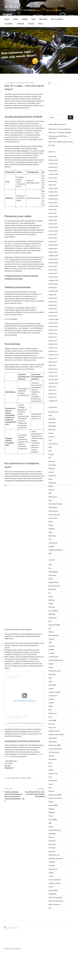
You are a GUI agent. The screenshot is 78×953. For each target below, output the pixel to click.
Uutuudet (51, 546)
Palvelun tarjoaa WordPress (12, 949)
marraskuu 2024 (53, 206)
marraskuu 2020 (53, 319)
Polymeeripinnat (53, 511)
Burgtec (51, 433)
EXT (8, 778)
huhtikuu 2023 (53, 252)
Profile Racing (53, 780)
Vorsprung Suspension (55, 897)
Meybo (51, 706)
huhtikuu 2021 (53, 309)
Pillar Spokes (52, 759)
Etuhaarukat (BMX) (54, 625)
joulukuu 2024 (53, 202)
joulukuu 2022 (53, 266)
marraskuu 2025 (53, 174)
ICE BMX (51, 650)
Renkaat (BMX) (53, 805)
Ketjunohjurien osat (54, 671)
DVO (50, 451)
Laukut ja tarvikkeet (54, 692)
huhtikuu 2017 (53, 397)
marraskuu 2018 (53, 355)
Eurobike (51, 454)
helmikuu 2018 (53, 376)
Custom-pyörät (53, 444)
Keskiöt (51, 667)
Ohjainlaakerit (53, 738)
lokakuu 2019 (53, 337)
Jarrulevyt (52, 653)
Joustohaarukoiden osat (56, 660)
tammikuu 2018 (53, 379)
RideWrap (52, 812)
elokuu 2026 (52, 156)
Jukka (32, 83)
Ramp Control (53, 518)
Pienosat (51, 756)
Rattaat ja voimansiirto (55, 798)
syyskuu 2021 (53, 298)
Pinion (50, 763)
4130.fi (11, 6)
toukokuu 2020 (53, 326)
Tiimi (50, 539)
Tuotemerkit (8, 24)
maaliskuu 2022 (53, 280)
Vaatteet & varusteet (55, 883)
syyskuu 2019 (53, 340)
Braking (51, 596)
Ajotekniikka (52, 419)
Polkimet (51, 770)
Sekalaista (52, 529)
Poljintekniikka (53, 507)
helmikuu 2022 (53, 284)
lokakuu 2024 (53, 209)
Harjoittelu (52, 461)
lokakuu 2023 (53, 238)
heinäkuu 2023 (53, 245)
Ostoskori (31, 24)
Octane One (52, 727)
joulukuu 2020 (53, 316)
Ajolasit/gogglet (53, 572)
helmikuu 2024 (53, 227)
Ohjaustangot (53, 742)
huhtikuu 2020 (53, 330)
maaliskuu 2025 (53, 195)
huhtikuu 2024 (53, 224)
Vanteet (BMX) (53, 890)
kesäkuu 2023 (53, 248)
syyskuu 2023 (53, 241)
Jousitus (23, 778)
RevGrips (51, 809)
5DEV (50, 565)
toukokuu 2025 (53, 188)
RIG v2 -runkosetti (57, 19)
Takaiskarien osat (54, 855)
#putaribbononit (53, 412)
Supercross (52, 851)
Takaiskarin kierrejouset (56, 858)
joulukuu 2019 (53, 333)
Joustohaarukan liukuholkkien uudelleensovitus (22, 741)
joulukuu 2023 (53, 234)
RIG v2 (51, 522)
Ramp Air (51, 791)
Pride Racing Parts (54, 515)
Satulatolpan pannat (55, 830)
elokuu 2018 (52, 365)
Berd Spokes (52, 426)
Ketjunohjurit (52, 475)
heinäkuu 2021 (53, 302)
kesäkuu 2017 (53, 394)
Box (50, 593)
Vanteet (51, 887)
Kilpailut (51, 486)
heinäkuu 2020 (53, 323)
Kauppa (15, 19)
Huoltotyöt (20, 24)
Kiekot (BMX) (53, 685)
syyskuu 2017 (53, 387)
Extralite (51, 632)
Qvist (50, 788)
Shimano (51, 837)
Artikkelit (25, 19)
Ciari (50, 440)
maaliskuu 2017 (53, 401)
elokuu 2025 (52, 185)
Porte (50, 777)
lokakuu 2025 (53, 178)
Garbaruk (51, 639)
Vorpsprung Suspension (56, 550)
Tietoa (40, 24)
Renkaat (51, 802)
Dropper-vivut (53, 618)
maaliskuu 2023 (53, 255)
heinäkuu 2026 (53, 160)
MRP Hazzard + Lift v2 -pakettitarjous (60, 129)
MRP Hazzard (53, 497)
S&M (50, 823)
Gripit (50, 642)
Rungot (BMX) (53, 819)
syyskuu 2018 (53, 362)
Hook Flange (52, 465)
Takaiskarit (52, 862)
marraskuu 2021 (53, 291)
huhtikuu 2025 (53, 192)
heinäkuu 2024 (53, 217)
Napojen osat (53, 713)
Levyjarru (51, 490)
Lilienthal (51, 703)
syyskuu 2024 (53, 213)
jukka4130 (9, 768)
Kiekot (33, 19)
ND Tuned (52, 724)
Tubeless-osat (53, 869)
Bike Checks (43, 19)
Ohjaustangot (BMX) (55, 745)
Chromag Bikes (53, 611)
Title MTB (51, 865)
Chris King (52, 437)
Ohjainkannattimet (54, 731)
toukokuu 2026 (53, 163)
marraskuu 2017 (53, 383)
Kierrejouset (52, 483)
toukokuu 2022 (53, 277)
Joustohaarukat (53, 657)
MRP (29, 778)
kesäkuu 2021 (53, 305)
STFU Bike (52, 848)
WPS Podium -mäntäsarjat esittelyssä (60, 132)
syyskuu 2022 (53, 273)
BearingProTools (53, 582)
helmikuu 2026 (53, 167)
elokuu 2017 (52, 390)
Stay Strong (52, 536)
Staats (50, 532)
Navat (50, 500)
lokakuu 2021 (53, 294)
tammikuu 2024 (53, 231)
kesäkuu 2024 (53, 220)
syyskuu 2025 (53, 181)
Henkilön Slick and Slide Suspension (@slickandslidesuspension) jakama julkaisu (30, 723)
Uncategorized (53, 543)
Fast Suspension (54, 635)
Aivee (50, 415)
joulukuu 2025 (53, 171)
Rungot (51, 525)
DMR (50, 447)
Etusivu (7, 19)
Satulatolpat (52, 834)
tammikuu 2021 (53, 312)
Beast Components (54, 586)
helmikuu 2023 (53, 259)
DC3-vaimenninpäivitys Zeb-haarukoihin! (61, 142)
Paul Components (54, 752)
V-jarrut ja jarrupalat (54, 880)
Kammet (51, 664)
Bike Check (52, 429)
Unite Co (51, 876)
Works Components (54, 904)
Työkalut (51, 873)
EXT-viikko (52, 145)
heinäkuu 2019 (53, 344)
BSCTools (52, 600)
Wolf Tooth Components (56, 901)
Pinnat (50, 766)
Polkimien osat (53, 773)
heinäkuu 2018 (53, 369)
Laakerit (51, 688)
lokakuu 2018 (53, 358)
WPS (50, 553)
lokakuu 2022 (53, 270)
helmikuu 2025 (53, 199)
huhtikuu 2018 (53, 372)
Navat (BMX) (52, 720)
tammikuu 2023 (53, 263)
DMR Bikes (52, 614)
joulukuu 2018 (53, 351)
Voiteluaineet (52, 894)
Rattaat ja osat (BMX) (55, 795)
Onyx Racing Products (55, 504)
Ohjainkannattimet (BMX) (56, 734)
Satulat (51, 827)
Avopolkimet (52, 422)
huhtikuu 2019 (53, 348)
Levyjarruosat (53, 696)
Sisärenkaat (52, 841)
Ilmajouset (15, 778)
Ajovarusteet (52, 575)
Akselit (51, 579)
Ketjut (50, 678)
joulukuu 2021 (53, 287)
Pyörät (51, 784)
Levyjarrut (52, 699)
